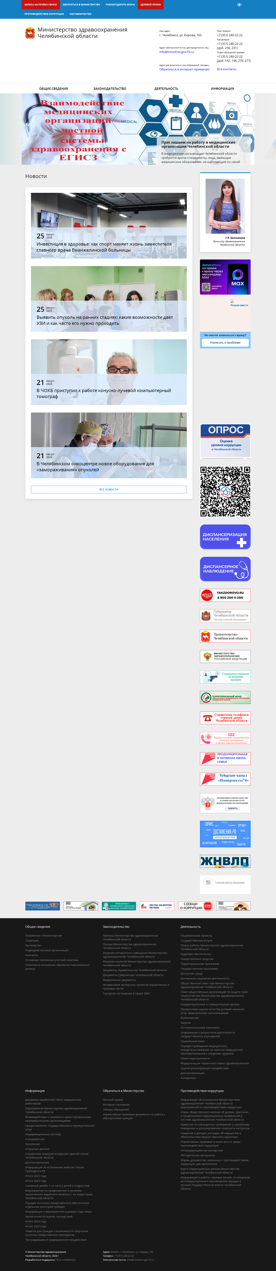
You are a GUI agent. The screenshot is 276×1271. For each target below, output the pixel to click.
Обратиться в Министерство (81, 4)
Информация (222, 89)
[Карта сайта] (229, 4)
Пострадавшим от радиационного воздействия (56, 1240)
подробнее (220, 158)
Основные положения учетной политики (51, 960)
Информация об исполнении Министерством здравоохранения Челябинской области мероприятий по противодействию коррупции (211, 1103)
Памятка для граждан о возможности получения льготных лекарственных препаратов (56, 1233)
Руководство (33, 945)
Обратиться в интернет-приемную (184, 69)
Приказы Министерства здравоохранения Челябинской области (130, 937)
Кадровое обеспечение (196, 954)
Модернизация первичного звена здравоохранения (215, 1063)
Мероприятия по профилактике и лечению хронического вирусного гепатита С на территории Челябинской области (59, 1194)
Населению (32, 1144)
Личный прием (113, 1099)
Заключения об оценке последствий (48, 1216)
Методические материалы (198, 1155)
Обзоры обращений (116, 1109)
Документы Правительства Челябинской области (135, 970)
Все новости (109, 489)
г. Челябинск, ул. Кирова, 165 (180, 35)
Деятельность (166, 89)
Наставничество (80, 14)
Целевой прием (150, 4)
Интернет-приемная (116, 1104)
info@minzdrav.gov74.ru (140, 1259)
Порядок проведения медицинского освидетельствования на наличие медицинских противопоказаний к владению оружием (212, 1049)
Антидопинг (188, 1078)
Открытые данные (37, 1149)
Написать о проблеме (225, 342)
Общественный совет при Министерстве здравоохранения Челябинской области (207, 985)
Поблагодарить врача (120, 4)
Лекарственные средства (197, 959)
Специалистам (34, 1139)
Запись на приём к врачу (40, 4)
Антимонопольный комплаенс (200, 1027)
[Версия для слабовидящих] (239, 4)
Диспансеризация (192, 1073)
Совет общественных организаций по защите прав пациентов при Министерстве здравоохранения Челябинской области (214, 995)
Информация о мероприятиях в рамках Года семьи (58, 1211)
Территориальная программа (200, 964)
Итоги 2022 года (35, 1176)
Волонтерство (190, 1018)
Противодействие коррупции (44, 14)
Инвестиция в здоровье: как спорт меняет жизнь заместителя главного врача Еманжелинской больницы (104, 247)
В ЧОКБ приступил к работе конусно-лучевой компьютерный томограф (104, 393)
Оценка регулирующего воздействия (205, 1068)
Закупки (186, 1022)
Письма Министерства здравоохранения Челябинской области (129, 946)
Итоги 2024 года (35, 1221)
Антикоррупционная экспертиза (202, 1150)
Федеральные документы (119, 980)
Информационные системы (43, 1134)
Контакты (31, 955)
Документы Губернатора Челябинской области (133, 975)
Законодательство (110, 89)
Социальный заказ (193, 1041)
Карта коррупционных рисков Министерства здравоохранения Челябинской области (210, 1170)
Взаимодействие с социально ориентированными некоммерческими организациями (58, 1118)
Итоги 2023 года (35, 1181)
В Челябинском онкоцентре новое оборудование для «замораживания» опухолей (95, 466)
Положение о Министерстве (43, 935)
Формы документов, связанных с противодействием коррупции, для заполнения (214, 1162)
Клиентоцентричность (195, 1058)
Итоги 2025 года (35, 1226)
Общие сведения (53, 89)
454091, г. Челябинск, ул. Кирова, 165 (132, 1252)
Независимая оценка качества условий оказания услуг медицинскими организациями (212, 1011)
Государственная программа (199, 968)
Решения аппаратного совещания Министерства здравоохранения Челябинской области (135, 954)
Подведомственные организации (47, 950)
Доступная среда (192, 973)
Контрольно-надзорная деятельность (205, 978)
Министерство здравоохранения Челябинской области (82, 32)
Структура (31, 940)
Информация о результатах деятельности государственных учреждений (208, 1034)
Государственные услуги (196, 940)
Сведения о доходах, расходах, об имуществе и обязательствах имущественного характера (211, 1135)
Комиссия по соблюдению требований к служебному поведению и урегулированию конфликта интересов (215, 1126)
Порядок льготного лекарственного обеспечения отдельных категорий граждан (57, 1204)
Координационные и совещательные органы (210, 1004)
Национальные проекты (196, 935)
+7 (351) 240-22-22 (230, 35)
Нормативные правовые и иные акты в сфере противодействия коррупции (211, 1143)
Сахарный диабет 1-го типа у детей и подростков (57, 1185)
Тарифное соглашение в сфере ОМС (126, 993)
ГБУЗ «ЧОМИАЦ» (66, 1259)
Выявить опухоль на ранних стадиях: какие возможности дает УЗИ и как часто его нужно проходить (105, 320)
